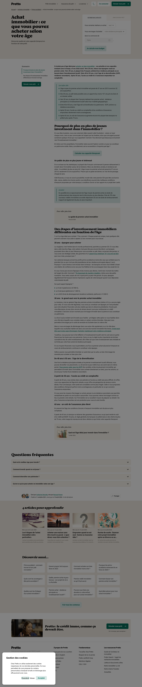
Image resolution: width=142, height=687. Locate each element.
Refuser (32, 678)
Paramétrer (25, 678)
